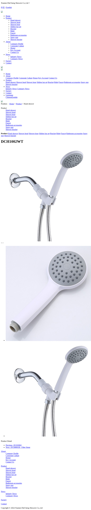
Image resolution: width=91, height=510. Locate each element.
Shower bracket (16, 40)
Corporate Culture (17, 46)
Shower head (15, 22)
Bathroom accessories (18, 35)
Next (18, 447)
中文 (3, 7)
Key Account (15, 50)
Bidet (12, 31)
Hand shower (15, 20)
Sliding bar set (15, 27)
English (9, 7)
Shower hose (15, 25)
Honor (12, 48)
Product (8, 18)
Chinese (9, 97)
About (8, 42)
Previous (14, 445)
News (8, 54)
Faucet (12, 33)
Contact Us (14, 52)
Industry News (15, 57)
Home (8, 16)
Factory (8, 61)
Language (9, 95)
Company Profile (16, 44)
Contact (8, 63)
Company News (16, 59)
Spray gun (14, 37)
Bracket (13, 29)
